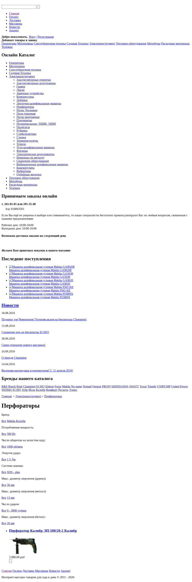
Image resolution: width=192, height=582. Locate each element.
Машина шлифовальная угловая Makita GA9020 (39, 283)
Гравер (20, 86)
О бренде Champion (14, 357)
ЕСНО (17, 389)
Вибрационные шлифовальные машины (42, 164)
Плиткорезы (24, 120)
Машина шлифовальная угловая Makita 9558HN (39, 297)
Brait (19, 386)
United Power (179, 386)
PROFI (106, 386)
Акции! (14, 30)
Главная (14, 13)
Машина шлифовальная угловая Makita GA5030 (39, 277)
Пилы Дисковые (27, 110)
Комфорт (52, 389)
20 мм (10, 523)
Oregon (96, 386)
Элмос (73, 389)
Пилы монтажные (28, 117)
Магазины (15, 23)
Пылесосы (23, 127)
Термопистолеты (27, 140)
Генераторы (9, 43)
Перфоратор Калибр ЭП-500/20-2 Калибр (43, 531)
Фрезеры (22, 150)
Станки (21, 137)
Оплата (13, 16)
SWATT (134, 386)
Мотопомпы (25, 43)
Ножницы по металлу (30, 157)
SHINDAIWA (119, 386)
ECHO (40, 386)
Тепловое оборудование (131, 43)
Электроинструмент (102, 43)
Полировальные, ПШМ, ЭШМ (36, 123)
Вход (32, 36)
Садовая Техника (77, 43)
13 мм (10, 497)
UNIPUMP (163, 386)
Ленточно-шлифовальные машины (38, 103)
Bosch (12, 386)
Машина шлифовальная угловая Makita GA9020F (40, 270)
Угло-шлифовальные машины (35, 147)
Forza (58, 386)
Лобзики (22, 100)
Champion (29, 386)
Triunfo (151, 386)
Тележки (7, 46)
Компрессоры (25, 96)
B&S (5, 386)
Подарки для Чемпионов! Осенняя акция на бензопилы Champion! (44, 319)
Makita (66, 386)
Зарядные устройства (30, 93)
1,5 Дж (11, 459)
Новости (14, 27)
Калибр (40, 389)
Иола (31, 389)
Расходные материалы (175, 43)
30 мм (10, 485)
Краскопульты (25, 167)
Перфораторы (25, 106)
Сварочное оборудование (32, 161)
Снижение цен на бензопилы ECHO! (25, 332)
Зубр (25, 389)
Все (4, 421)
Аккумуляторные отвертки (33, 79)
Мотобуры (153, 43)
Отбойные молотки (28, 174)
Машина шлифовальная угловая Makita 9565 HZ (39, 290)
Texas (143, 386)
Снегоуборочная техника (50, 43)
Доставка (15, 20)
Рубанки (21, 130)
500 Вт (11, 433)
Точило (21, 144)
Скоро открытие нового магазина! (23, 345)
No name (76, 386)
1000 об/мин (15, 446)
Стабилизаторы (26, 133)
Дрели (20, 90)
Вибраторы (23, 171)
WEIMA (7, 389)
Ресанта (63, 389)
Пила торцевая (25, 113)
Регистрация (46, 36)
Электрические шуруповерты (35, 154)
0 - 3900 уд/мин (16, 510)
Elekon (49, 386)
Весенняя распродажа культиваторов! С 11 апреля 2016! (37, 370)
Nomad (87, 386)
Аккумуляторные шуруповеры (36, 83)
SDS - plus (13, 472)
